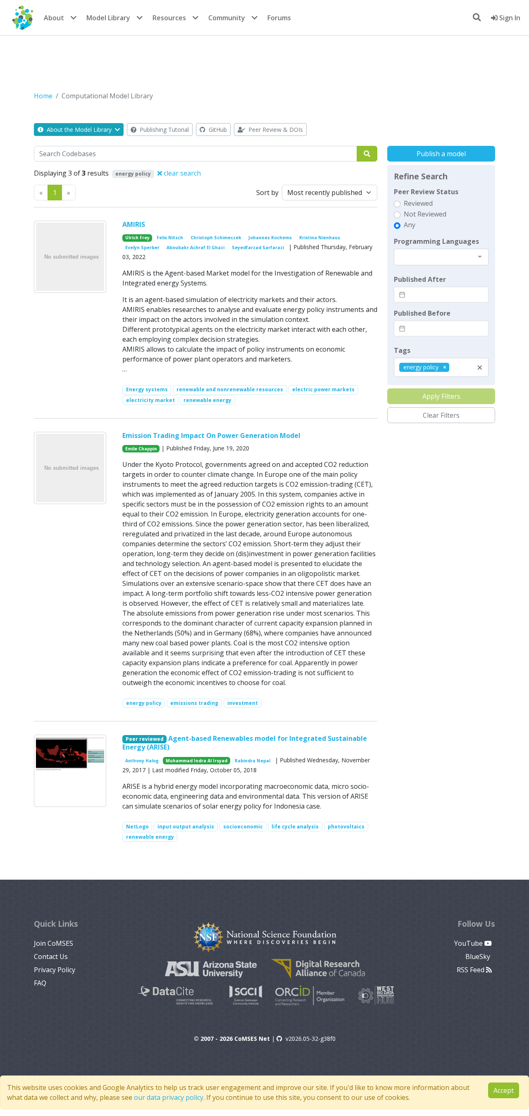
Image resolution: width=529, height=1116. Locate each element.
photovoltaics (346, 826)
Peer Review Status (426, 192)
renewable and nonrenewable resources (229, 389)
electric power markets (323, 389)
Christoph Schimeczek (216, 237)
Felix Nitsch (170, 237)
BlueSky (478, 956)
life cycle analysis (295, 826)
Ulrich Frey (137, 237)
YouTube (469, 943)
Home (43, 95)
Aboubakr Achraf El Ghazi (195, 247)
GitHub (217, 129)
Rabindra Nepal (252, 761)
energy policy (144, 703)
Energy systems (147, 389)
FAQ (40, 983)
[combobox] (441, 257)
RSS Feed (471, 969)
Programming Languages (436, 241)
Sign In (509, 17)
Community (226, 17)
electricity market (150, 400)
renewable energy (207, 400)
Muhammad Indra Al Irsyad (196, 761)
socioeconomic (243, 826)
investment (242, 703)
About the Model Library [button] (79, 129)
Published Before (422, 313)
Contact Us (51, 956)
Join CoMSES (53, 943)
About (54, 17)
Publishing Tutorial (163, 129)
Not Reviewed (425, 214)
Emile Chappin (141, 449)
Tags (402, 350)
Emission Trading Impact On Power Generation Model (211, 435)
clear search (181, 173)
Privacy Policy (54, 969)
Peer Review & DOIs (275, 129)
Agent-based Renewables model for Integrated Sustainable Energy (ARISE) (244, 743)
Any (409, 225)
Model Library (108, 17)
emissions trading (194, 703)
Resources (169, 17)
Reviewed (418, 203)
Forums (279, 17)
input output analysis (185, 826)
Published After (420, 279)
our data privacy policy (168, 1097)
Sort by (267, 192)
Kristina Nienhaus (319, 237)
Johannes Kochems (270, 237)
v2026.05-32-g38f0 (311, 1038)
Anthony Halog (142, 761)
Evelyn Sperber (142, 247)
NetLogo (137, 826)
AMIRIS (133, 224)
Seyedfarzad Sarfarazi (258, 247)
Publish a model (441, 153)
